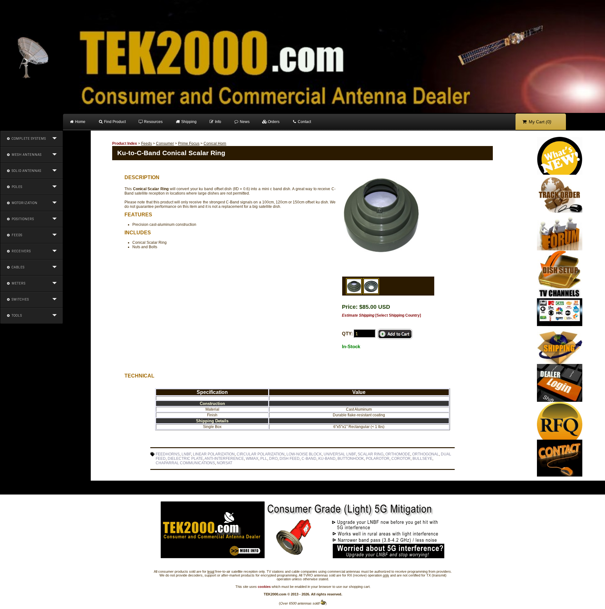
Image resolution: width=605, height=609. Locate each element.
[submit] (395, 334)
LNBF (186, 454)
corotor (401, 458)
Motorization (24, 203)
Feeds (16, 235)
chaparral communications (185, 463)
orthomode (397, 454)
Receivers (21, 251)
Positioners (22, 219)
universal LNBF (340, 454)
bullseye (422, 458)
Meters (18, 283)
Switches (20, 299)
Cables (18, 267)
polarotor (377, 458)
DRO (273, 458)
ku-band (327, 458)
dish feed (289, 458)
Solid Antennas (26, 171)
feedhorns (168, 454)
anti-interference (224, 458)
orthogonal (425, 454)
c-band (309, 458)
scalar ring (370, 454)
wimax (252, 458)
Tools (16, 315)
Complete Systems (28, 138)
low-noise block (304, 454)
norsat (224, 463)
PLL (263, 458)
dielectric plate (185, 458)
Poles (16, 187)
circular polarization (261, 454)
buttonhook (350, 458)
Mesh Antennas (26, 154)
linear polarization (214, 454)
